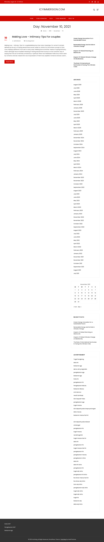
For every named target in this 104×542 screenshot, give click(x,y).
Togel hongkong (41, 18)
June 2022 (77, 237)
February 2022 (78, 250)
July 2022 (76, 234)
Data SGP (7, 524)
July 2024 (77, 154)
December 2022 (79, 217)
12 (88, 293)
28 (95, 299)
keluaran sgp (78, 376)
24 (82, 299)
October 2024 (78, 144)
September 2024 (79, 147)
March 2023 (77, 207)
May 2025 (77, 121)
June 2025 (77, 118)
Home (31, 18)
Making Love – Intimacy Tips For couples (36, 36)
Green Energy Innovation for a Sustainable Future (83, 39)
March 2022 (77, 247)
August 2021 (77, 270)
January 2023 (78, 214)
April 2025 (77, 124)
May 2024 (77, 161)
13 (92, 293)
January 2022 (78, 253)
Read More (9, 62)
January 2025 (78, 134)
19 (88, 296)
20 (92, 296)
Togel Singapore (61, 18)
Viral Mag (63, 539)
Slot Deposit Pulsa (79, 399)
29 (75, 302)
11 (85, 293)
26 (88, 299)
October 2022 (78, 224)
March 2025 (77, 128)
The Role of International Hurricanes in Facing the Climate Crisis (84, 65)
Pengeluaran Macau (80, 386)
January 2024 (78, 174)
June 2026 (77, 91)
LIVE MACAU (77, 392)
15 (75, 296)
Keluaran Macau (79, 389)
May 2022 (77, 240)
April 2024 (77, 164)
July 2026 (76, 88)
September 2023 (79, 187)
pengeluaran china (80, 458)
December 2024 (79, 138)
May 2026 (77, 95)
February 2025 (78, 131)
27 (92, 299)
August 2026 (77, 85)
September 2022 (79, 227)
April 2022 (77, 243)
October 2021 (78, 263)
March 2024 (77, 167)
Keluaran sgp (78, 366)
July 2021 (76, 273)
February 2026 (78, 104)
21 (95, 296)
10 (81, 293)
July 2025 (76, 114)
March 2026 (77, 101)
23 (78, 299)
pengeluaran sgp (79, 372)
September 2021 (79, 267)
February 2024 (78, 171)
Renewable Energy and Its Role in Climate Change (84, 45)
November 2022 (79, 220)
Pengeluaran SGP (10, 527)
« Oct (75, 307)
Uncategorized (29, 41)
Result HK (71, 18)
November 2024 (79, 141)
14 (95, 293)
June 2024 (77, 157)
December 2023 (79, 177)
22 (75, 299)
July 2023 (76, 194)
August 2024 (77, 151)
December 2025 (79, 111)
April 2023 (77, 204)
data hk (76, 362)
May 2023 (77, 200)
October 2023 (78, 184)
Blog (51, 18)
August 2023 (77, 191)
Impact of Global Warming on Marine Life (83, 51)
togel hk (76, 498)
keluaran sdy (78, 501)
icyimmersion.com (52, 9)
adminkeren (17, 41)
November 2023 (79, 181)
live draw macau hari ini (81, 478)
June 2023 (77, 197)
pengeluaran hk (79, 382)
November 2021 (78, 260)
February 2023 (78, 210)
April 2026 (77, 98)
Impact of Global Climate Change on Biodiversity (85, 58)
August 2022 (77, 230)
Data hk (76, 379)
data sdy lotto (78, 504)
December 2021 (79, 257)
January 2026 (78, 108)
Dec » (79, 307)
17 (81, 296)
